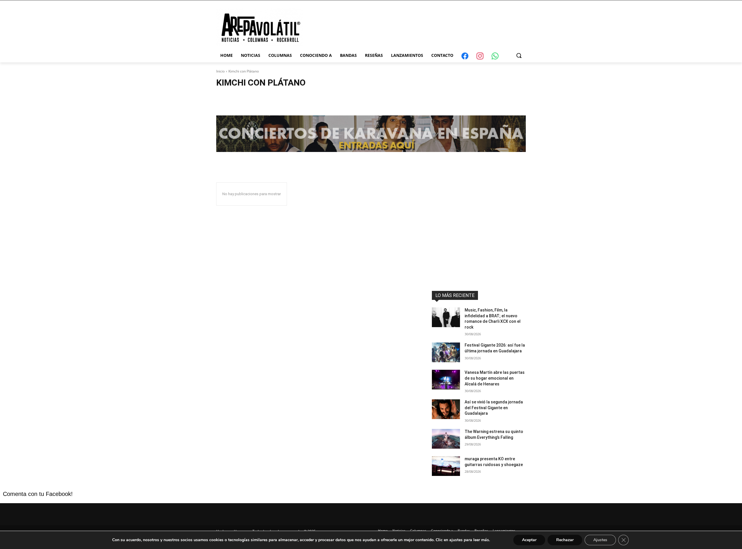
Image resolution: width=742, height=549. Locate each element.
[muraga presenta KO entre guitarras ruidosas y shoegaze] (446, 466)
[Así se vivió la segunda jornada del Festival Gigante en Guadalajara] (446, 409)
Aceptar (529, 540)
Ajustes (600, 540)
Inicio (220, 71)
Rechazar (565, 540)
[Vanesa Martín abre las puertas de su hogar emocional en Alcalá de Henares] (446, 379)
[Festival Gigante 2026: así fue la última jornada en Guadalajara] (446, 352)
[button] (519, 55)
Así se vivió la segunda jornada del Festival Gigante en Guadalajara (494, 408)
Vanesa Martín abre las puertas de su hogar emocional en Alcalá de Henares (495, 378)
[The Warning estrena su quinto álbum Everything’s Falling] (446, 439)
